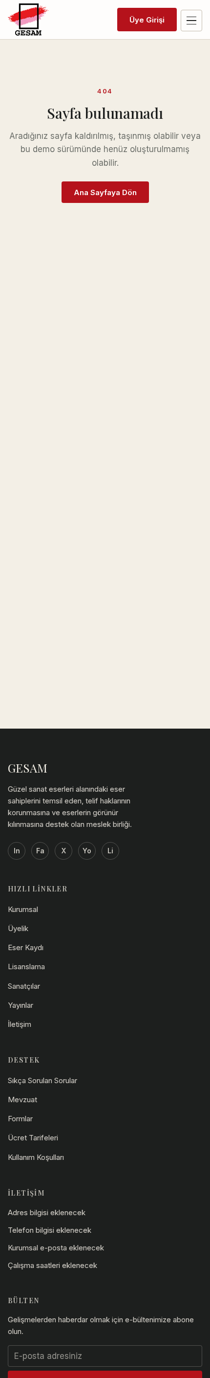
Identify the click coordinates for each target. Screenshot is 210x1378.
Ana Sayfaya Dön (105, 192)
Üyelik (18, 928)
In (17, 850)
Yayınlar (20, 1005)
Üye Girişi (147, 19)
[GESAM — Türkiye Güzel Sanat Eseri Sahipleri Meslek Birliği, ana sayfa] (28, 19)
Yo (87, 850)
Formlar (20, 1118)
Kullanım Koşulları (36, 1157)
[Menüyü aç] (191, 20)
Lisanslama (26, 966)
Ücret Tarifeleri (33, 1137)
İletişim (19, 1024)
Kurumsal (23, 909)
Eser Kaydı (25, 947)
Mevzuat (22, 1099)
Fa (40, 850)
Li (110, 850)
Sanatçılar (24, 986)
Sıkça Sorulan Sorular (42, 1080)
